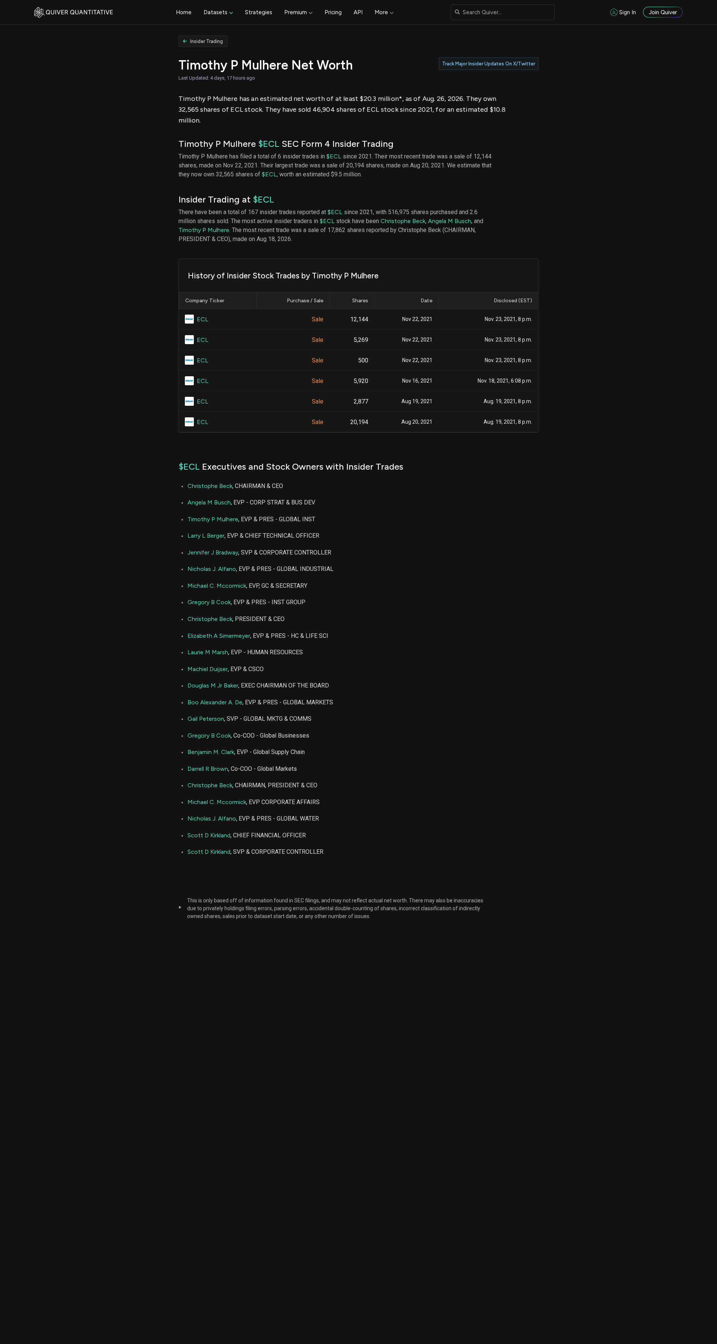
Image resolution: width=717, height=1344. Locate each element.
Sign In (627, 12)
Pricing (333, 12)
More (381, 12)
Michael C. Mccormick (216, 585)
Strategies (258, 12)
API (358, 12)
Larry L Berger (205, 535)
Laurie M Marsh (207, 652)
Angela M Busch (449, 221)
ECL (202, 319)
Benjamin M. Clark (210, 752)
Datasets (215, 12)
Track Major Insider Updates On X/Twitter (488, 64)
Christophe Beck (403, 221)
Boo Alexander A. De (214, 702)
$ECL (268, 143)
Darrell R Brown (207, 768)
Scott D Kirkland (208, 835)
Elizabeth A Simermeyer (218, 635)
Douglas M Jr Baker (212, 685)
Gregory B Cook (209, 602)
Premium (295, 12)
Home (184, 12)
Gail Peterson (205, 718)
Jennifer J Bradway (212, 552)
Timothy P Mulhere (204, 230)
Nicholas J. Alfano (211, 568)
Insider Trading (206, 41)
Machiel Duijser (207, 669)
